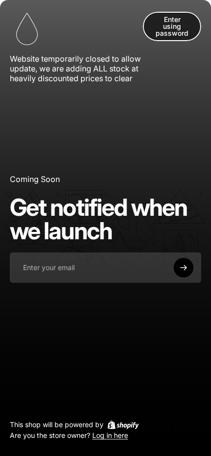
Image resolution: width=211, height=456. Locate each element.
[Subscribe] (183, 267)
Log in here (110, 436)
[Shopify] (123, 424)
